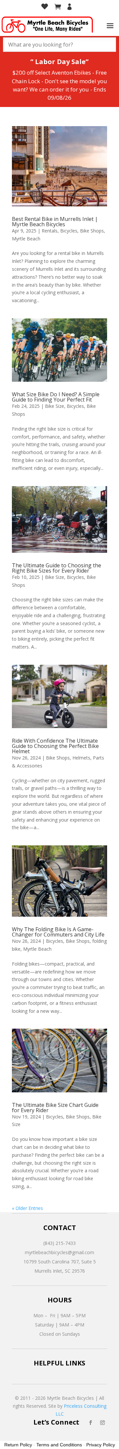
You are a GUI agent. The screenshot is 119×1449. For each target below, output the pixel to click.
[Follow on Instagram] (102, 1422)
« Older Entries (27, 1208)
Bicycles (68, 231)
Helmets (81, 758)
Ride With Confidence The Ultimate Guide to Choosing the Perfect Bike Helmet (55, 746)
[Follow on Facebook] (90, 1422)
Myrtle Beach (26, 238)
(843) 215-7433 (59, 1243)
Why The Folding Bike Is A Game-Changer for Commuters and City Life (58, 932)
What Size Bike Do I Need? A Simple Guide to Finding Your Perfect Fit (55, 397)
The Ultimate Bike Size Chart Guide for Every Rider (55, 1107)
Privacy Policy (100, 1444)
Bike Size (54, 406)
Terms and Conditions (59, 1444)
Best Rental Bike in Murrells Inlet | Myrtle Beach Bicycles (55, 221)
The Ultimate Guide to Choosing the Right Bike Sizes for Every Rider (56, 568)
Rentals (50, 231)
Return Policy (18, 1444)
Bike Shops (92, 231)
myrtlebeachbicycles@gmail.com (59, 1252)
